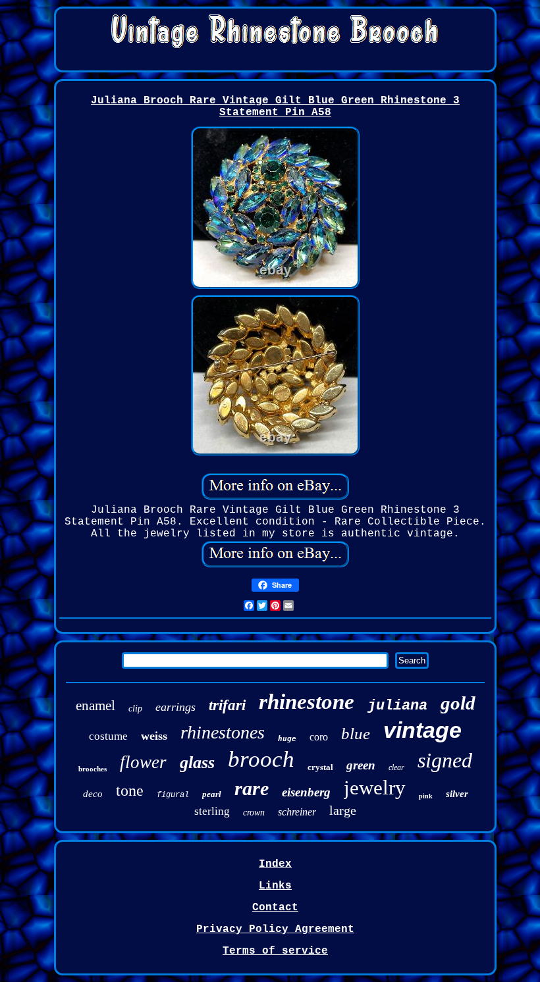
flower (143, 762)
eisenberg (306, 792)
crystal (320, 767)
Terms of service (275, 951)
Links (275, 886)
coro (319, 736)
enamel (95, 705)
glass (197, 762)
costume (108, 736)
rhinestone (306, 701)
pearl (211, 794)
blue (355, 733)
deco (93, 793)
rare (251, 788)
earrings (175, 706)
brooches (92, 769)
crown (254, 812)
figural (173, 795)
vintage (422, 729)
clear (396, 767)
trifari (227, 705)
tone (130, 790)
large (342, 810)
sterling (212, 811)
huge (287, 739)
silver (457, 793)
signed (445, 760)
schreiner (297, 811)
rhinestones (222, 732)
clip (135, 708)
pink (426, 796)
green (360, 765)
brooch (261, 759)
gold (458, 702)
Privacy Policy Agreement (275, 929)
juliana (397, 706)
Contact (275, 908)
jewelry (375, 787)
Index (275, 864)
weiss (154, 735)
